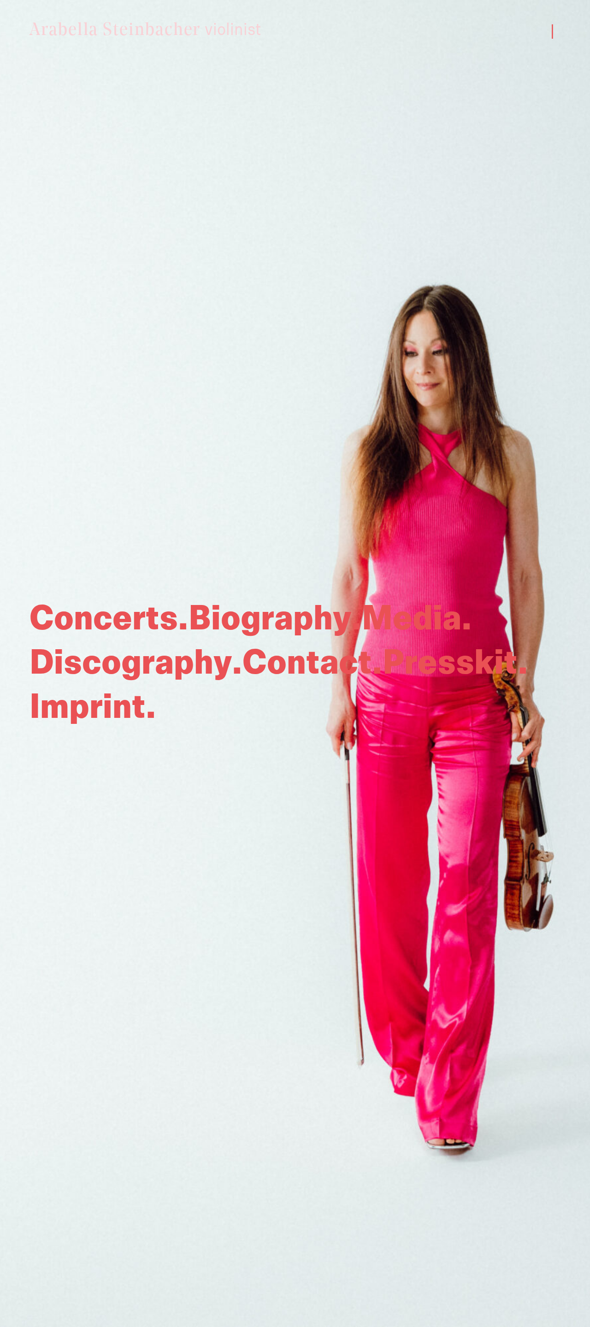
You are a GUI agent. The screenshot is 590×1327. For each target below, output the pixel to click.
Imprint (88, 707)
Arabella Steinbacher (145, 31)
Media (411, 618)
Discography (131, 663)
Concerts (104, 618)
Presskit (450, 663)
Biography (270, 618)
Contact (307, 663)
